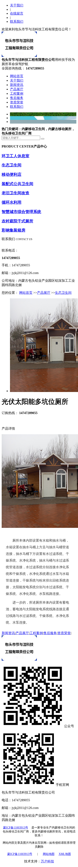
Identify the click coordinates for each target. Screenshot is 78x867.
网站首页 (16, 76)
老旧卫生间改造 (15, 193)
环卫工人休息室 (15, 156)
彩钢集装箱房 (13, 230)
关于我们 (16, 5)
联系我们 (16, 21)
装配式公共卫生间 (17, 184)
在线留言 (16, 13)
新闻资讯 (16, 85)
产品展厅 (16, 89)
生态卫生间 (11, 165)
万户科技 (47, 861)
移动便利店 (11, 174)
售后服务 (16, 98)
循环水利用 (11, 202)
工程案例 (16, 93)
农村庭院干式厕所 (17, 221)
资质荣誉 (16, 102)
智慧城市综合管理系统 (21, 212)
